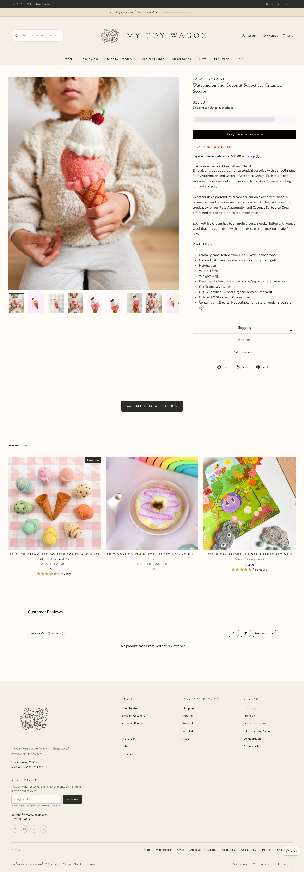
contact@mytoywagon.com (29, 814)
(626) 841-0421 (21, 3)
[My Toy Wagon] (60, 718)
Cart (290, 35)
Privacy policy (240, 864)
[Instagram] (14, 829)
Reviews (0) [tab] (37, 633)
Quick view (55, 545)
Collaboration (252, 738)
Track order (43, 3)
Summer (66, 58)
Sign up (72, 799)
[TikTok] (43, 829)
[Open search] (234, 633)
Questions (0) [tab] (56, 633)
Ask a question (244, 352)
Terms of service (263, 864)
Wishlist (272, 35)
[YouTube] (33, 829)
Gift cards (272, 3)
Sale (240, 58)
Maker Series (181, 58)
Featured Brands (152, 58)
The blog (249, 715)
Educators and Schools (258, 731)
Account (252, 35)
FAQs (185, 738)
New (202, 58)
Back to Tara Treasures (155, 406)
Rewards (188, 723)
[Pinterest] (24, 829)
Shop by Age (90, 58)
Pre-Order (221, 58)
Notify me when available (244, 134)
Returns (244, 339)
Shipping (198, 108)
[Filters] (246, 633)
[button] (244, 166)
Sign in (288, 3)
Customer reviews (255, 723)
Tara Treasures (209, 78)
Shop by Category (120, 58)
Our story (249, 708)
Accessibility (251, 746)
